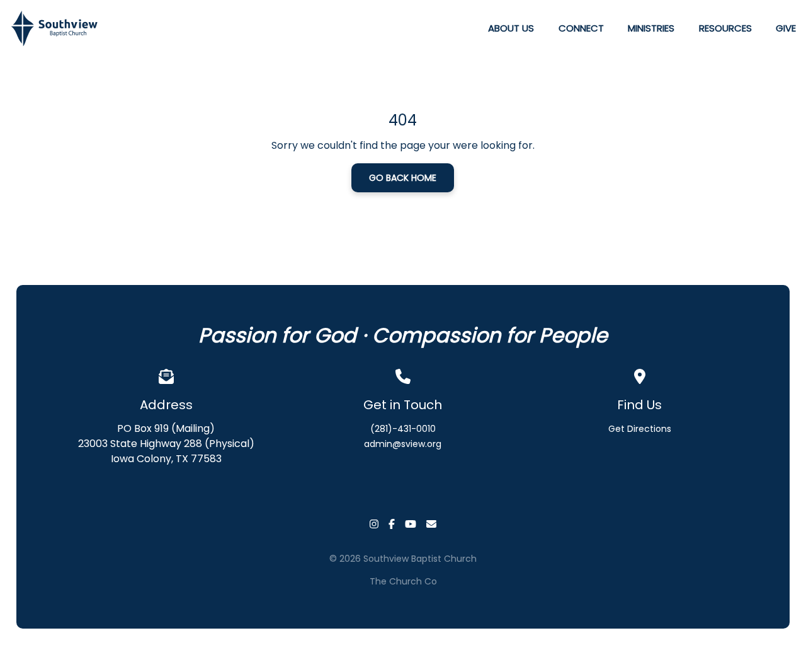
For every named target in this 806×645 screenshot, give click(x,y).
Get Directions (639, 428)
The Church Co (403, 581)
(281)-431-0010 (403, 428)
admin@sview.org (402, 444)
